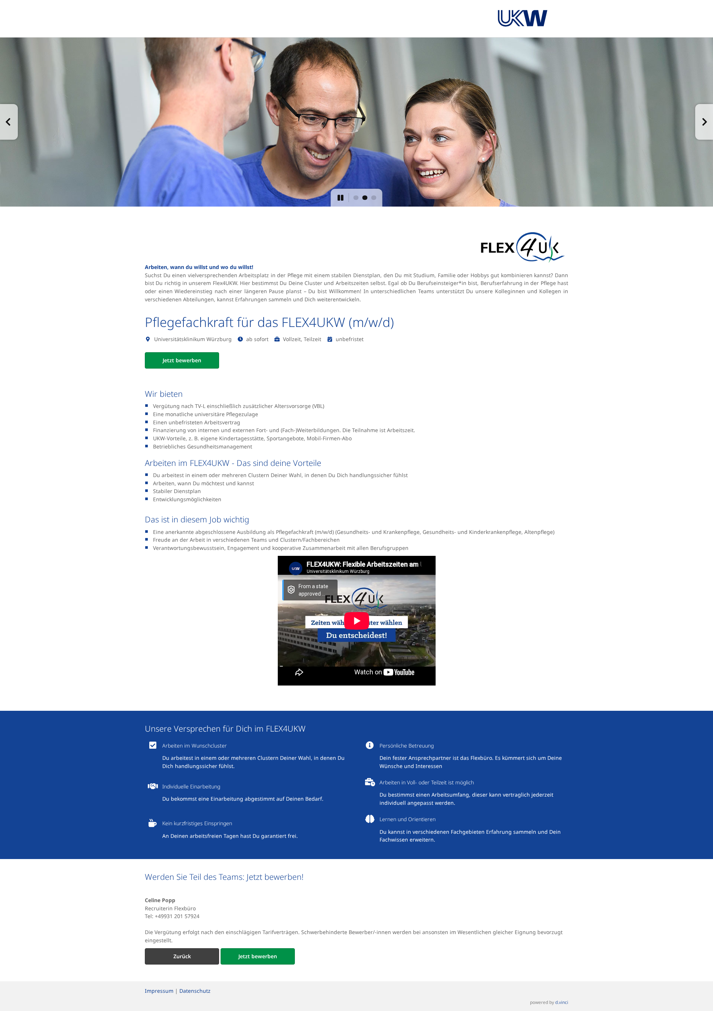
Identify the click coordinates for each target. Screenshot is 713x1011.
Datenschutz (195, 990)
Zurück (182, 956)
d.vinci (561, 1002)
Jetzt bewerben (182, 360)
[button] (9, 122)
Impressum (159, 990)
